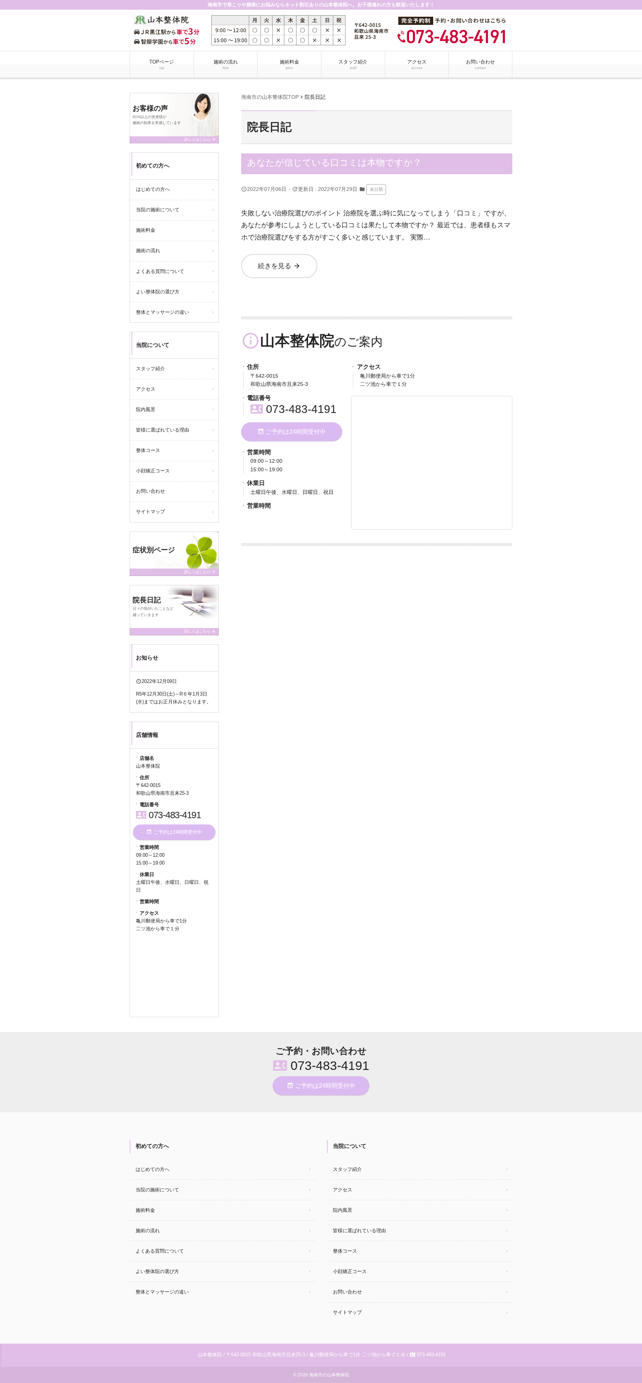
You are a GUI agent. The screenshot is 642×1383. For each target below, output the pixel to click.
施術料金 (289, 64)
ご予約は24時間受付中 (291, 431)
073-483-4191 (293, 409)
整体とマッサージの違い (162, 312)
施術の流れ (226, 64)
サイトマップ (150, 511)
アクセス (417, 64)
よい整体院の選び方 (157, 292)
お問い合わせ (480, 64)
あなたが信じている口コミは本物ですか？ (334, 162)
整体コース (148, 450)
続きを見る (279, 266)
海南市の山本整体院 (329, 1375)
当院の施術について (157, 209)
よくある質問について (160, 271)
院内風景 (145, 409)
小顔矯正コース (153, 471)
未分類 (376, 189)
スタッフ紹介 (352, 64)
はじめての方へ (153, 189)
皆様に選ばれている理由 (162, 430)
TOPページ (161, 64)
